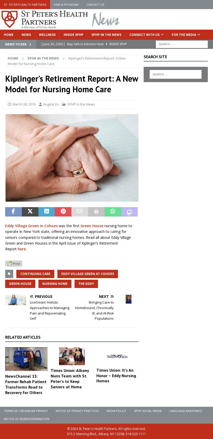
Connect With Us (144, 34)
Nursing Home (55, 283)
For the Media (184, 34)
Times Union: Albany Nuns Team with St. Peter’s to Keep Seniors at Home (70, 378)
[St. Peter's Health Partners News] (61, 26)
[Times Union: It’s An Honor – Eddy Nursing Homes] (117, 356)
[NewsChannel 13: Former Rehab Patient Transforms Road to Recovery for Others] (26, 359)
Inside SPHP (73, 34)
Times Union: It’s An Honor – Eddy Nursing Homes (116, 376)
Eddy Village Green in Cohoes (31, 225)
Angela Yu (51, 104)
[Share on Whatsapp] (113, 212)
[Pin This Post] (63, 212)
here (22, 248)
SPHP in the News (106, 34)
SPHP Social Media (148, 411)
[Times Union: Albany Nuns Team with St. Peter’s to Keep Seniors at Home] (72, 356)
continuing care (35, 274)
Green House (92, 225)
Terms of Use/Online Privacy (26, 411)
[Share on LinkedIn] (46, 212)
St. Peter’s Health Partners (25, 4)
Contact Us (95, 4)
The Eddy (86, 283)
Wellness (47, 34)
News (26, 34)
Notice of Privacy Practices (77, 411)
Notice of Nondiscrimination (26, 419)
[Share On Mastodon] (129, 212)
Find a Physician (66, 4)
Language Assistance (185, 411)
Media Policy (116, 411)
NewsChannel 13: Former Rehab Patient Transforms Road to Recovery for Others (25, 384)
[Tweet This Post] (30, 212)
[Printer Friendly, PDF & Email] (13, 263)
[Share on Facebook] (13, 212)
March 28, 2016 (24, 104)
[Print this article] (96, 212)
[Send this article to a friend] (79, 212)
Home (9, 34)
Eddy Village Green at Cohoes (87, 274)
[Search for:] (182, 43)
